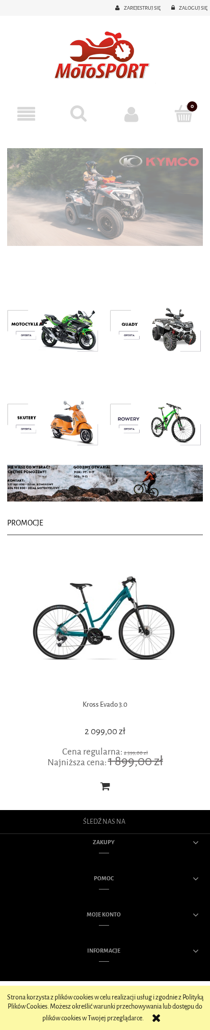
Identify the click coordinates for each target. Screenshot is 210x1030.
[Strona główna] (105, 56)
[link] (105, 197)
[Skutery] (56, 421)
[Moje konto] (131, 114)
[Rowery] (154, 421)
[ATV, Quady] (154, 327)
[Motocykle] (56, 327)
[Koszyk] (184, 113)
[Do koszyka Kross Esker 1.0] (188, 786)
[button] (26, 114)
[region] (105, 197)
